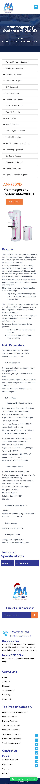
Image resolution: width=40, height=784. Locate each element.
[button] (36, 7)
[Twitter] (36, 753)
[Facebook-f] (36, 740)
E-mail (5, 756)
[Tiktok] (36, 757)
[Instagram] (36, 744)
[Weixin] (36, 765)
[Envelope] (36, 761)
